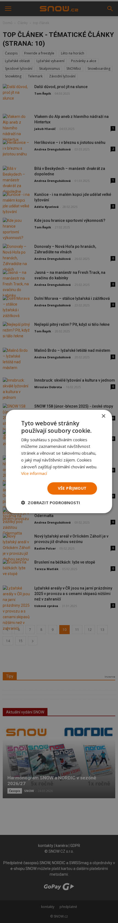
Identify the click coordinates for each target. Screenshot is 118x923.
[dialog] (59, 461)
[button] (50, 502)
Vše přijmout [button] (72, 488)
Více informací (34, 473)
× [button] (103, 416)
